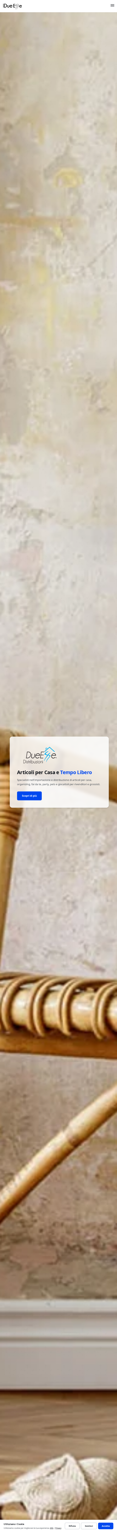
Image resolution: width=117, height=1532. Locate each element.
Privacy (58, 1528)
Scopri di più (29, 795)
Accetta (106, 1525)
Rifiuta (72, 1525)
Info (51, 1528)
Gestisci (89, 1525)
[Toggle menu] (112, 6)
